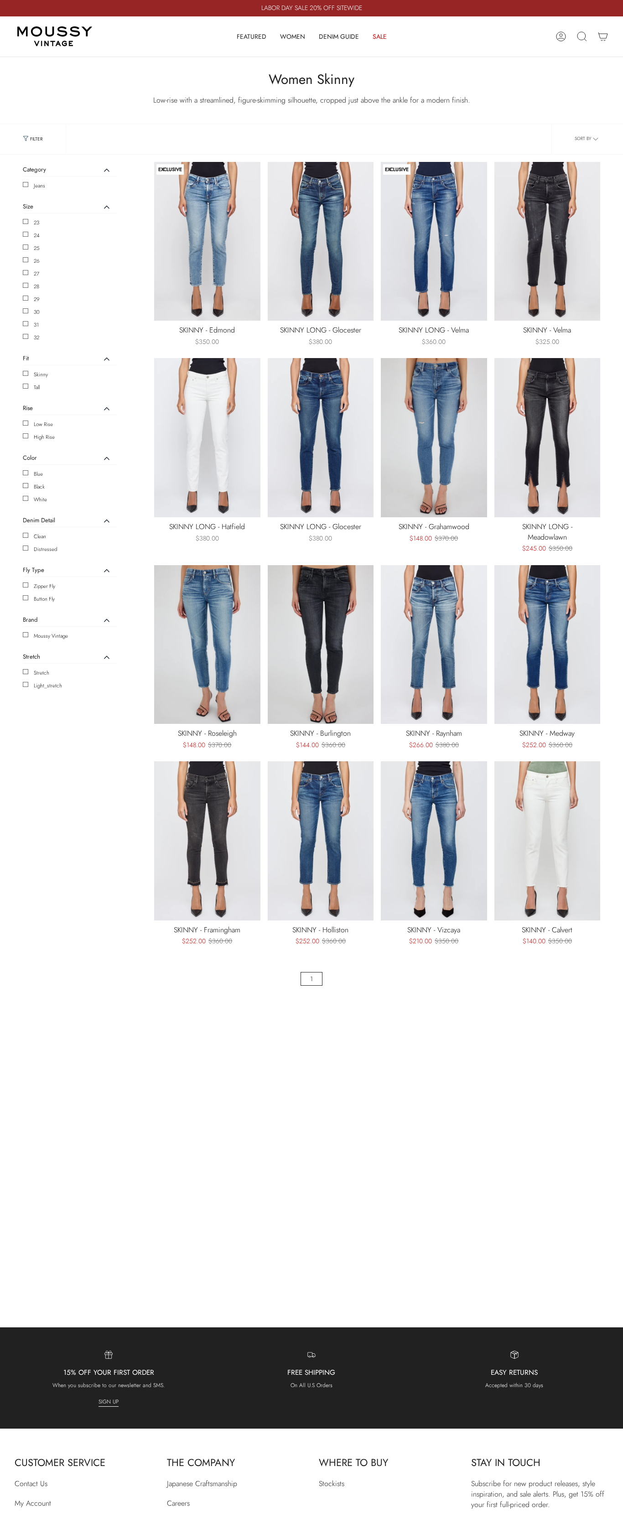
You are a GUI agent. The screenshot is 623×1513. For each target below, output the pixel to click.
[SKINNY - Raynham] (434, 644)
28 (36, 286)
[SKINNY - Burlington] (321, 644)
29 (37, 299)
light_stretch (48, 685)
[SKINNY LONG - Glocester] (321, 241)
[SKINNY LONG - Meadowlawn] (547, 437)
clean (40, 536)
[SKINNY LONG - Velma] (434, 241)
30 (37, 312)
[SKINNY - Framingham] (207, 840)
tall (37, 387)
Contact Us (31, 1483)
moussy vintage (51, 636)
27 (36, 273)
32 (36, 337)
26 (37, 261)
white (40, 499)
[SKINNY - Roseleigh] (207, 644)
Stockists (331, 1483)
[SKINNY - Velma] (547, 241)
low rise (43, 424)
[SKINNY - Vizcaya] (434, 840)
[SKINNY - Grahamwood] (434, 437)
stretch (41, 672)
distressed (45, 549)
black (39, 486)
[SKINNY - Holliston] (321, 840)
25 (37, 248)
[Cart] (602, 36)
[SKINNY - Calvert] (547, 840)
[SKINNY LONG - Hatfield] (207, 437)
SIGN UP (109, 1402)
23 (36, 222)
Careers (178, 1503)
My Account (33, 1503)
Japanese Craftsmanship (202, 1483)
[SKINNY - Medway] (547, 644)
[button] (251, 36)
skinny (41, 374)
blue (38, 474)
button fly (44, 599)
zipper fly (44, 586)
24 (37, 235)
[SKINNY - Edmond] (207, 241)
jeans (39, 185)
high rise (44, 437)
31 (36, 324)
